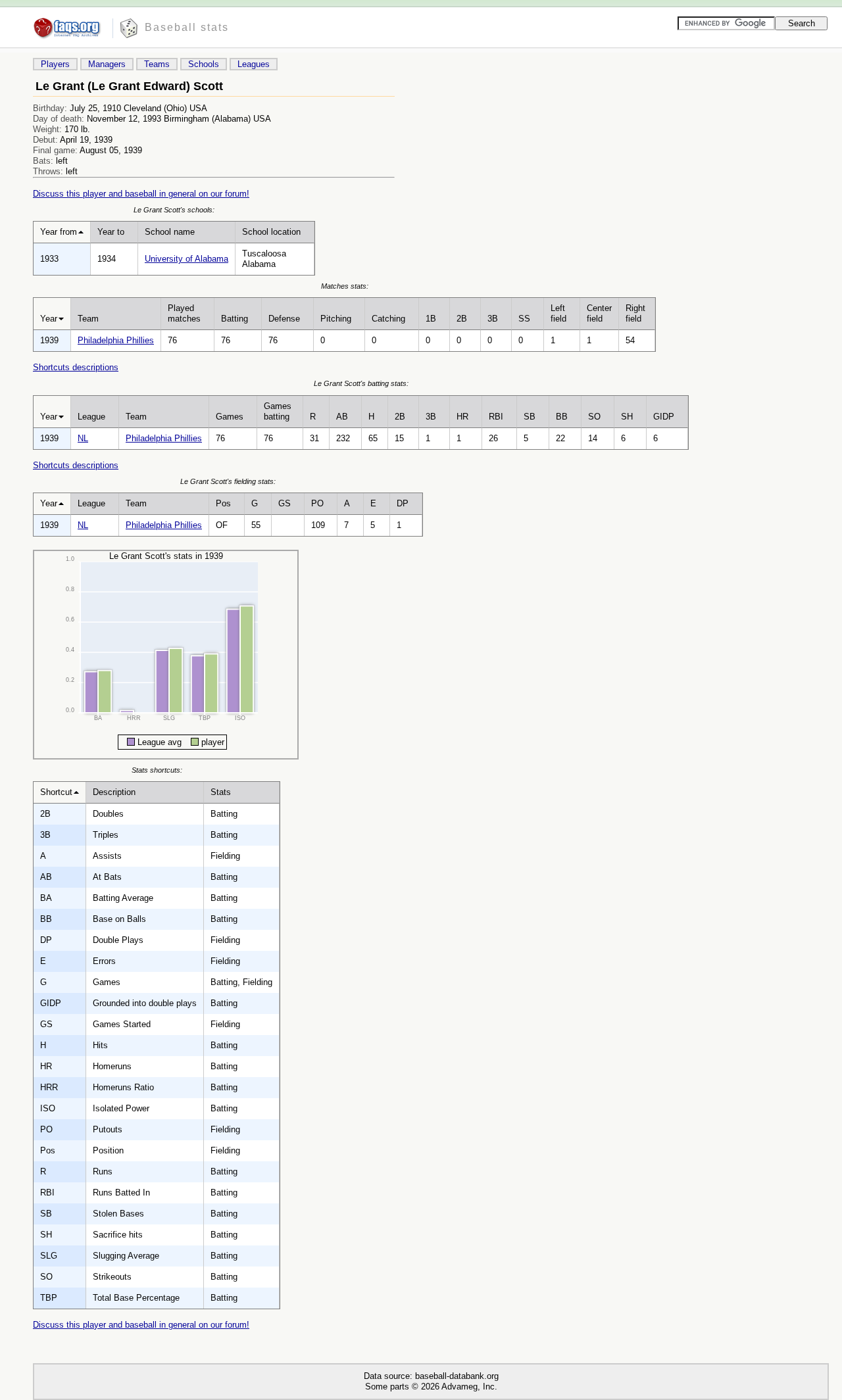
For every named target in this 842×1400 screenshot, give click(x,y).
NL (83, 438)
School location (271, 232)
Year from (58, 232)
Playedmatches (184, 313)
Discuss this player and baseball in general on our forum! (141, 194)
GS (284, 503)
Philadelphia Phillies (116, 340)
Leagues (253, 64)
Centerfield (599, 313)
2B (462, 319)
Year (48, 319)
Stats (220, 792)
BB (562, 417)
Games (229, 417)
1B (431, 319)
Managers (107, 64)
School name (170, 232)
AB (342, 417)
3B (492, 319)
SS (524, 319)
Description (114, 792)
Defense (284, 319)
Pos (223, 503)
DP (403, 503)
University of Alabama (186, 259)
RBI (496, 417)
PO (317, 503)
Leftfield (558, 313)
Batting (234, 319)
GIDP (663, 417)
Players (55, 64)
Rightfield (635, 313)
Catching (388, 319)
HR (462, 417)
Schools (203, 64)
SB (529, 417)
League (91, 417)
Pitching (335, 319)
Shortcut (56, 792)
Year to (110, 232)
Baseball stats (187, 27)
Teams (157, 64)
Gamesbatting (277, 411)
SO (594, 417)
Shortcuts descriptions (75, 367)
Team (88, 319)
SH (627, 417)
